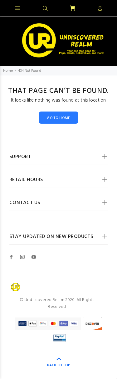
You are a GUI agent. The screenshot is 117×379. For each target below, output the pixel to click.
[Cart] (72, 8)
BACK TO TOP (58, 365)
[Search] (45, 8)
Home (8, 71)
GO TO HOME (58, 118)
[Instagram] (22, 257)
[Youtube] (34, 257)
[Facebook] (11, 257)
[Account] (99, 8)
